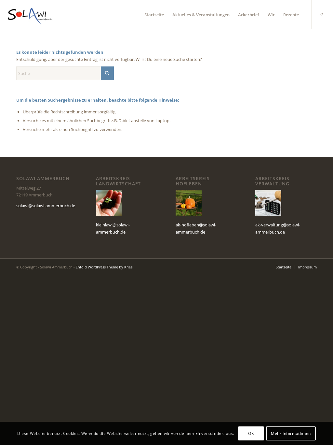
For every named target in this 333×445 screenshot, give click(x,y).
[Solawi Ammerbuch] (30, 14)
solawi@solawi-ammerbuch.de (45, 205)
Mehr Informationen (291, 433)
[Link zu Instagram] (321, 14)
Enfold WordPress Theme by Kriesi (104, 267)
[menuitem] (154, 14)
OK (251, 433)
